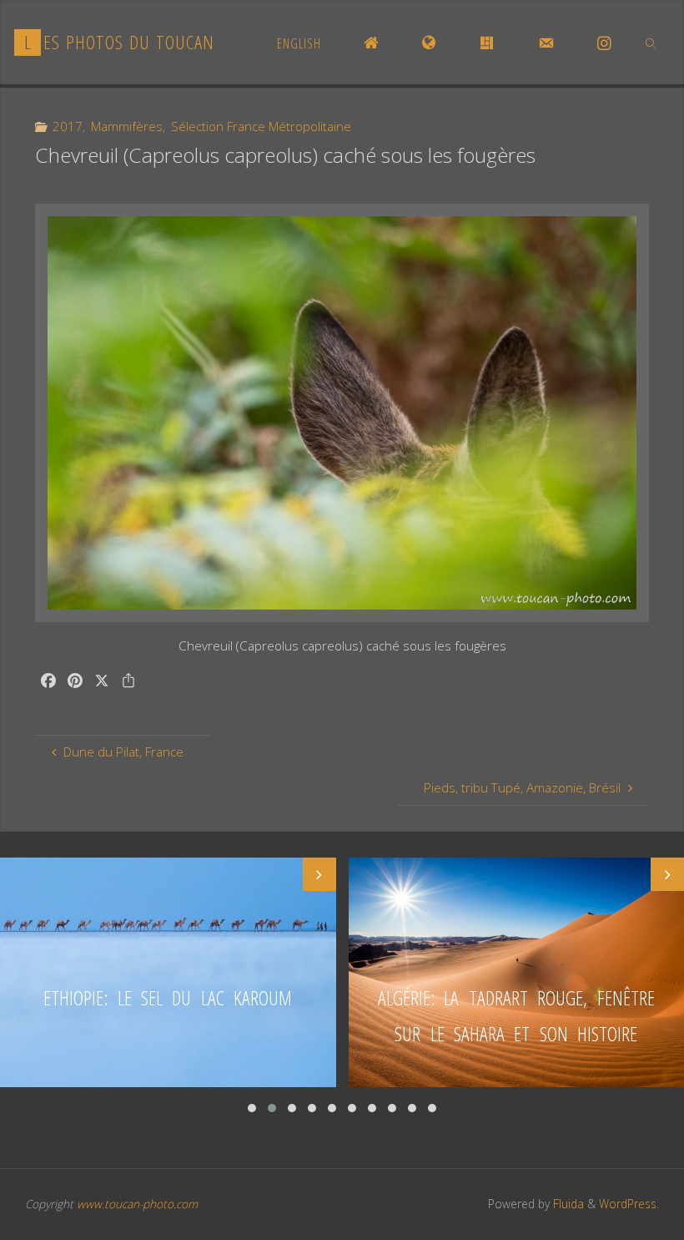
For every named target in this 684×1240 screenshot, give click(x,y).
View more (168, 972)
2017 (68, 126)
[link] (652, 42)
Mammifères (127, 126)
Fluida (567, 1204)
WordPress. (629, 1204)
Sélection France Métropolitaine (261, 126)
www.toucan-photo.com (137, 1204)
